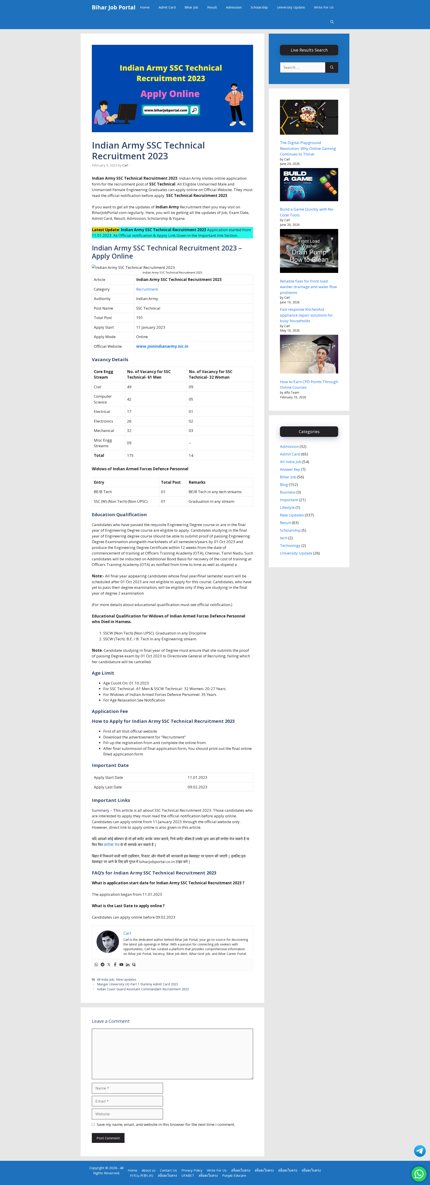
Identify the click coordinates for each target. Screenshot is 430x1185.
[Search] (331, 67)
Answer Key (290, 469)
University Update (291, 7)
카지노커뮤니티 (141, 1175)
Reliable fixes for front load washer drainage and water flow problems (308, 286)
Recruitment (147, 289)
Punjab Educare (234, 1175)
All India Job (105, 979)
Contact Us (168, 1170)
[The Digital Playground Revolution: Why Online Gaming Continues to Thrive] (309, 118)
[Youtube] (121, 965)
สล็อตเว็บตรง (240, 1170)
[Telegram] (103, 965)
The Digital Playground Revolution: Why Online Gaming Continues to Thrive (308, 148)
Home (145, 7)
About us (148, 1170)
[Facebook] (115, 965)
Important (289, 499)
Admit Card (167, 7)
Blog (284, 484)
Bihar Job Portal (113, 7)
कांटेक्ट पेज (111, 844)
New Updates (126, 979)
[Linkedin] (128, 965)
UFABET (187, 1175)
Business (288, 492)
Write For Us (324, 7)
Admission (234, 7)
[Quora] (134, 965)
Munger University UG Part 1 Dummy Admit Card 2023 (137, 984)
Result (212, 7)
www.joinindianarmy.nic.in (162, 346)
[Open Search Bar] (332, 22)
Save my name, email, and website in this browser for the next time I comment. (166, 1124)
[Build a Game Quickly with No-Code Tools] (309, 185)
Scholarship (259, 7)
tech (283, 537)
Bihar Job (191, 7)
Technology (290, 545)
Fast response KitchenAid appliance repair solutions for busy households (306, 315)
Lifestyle (287, 507)
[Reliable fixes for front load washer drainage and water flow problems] (309, 251)
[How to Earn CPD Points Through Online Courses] (309, 355)
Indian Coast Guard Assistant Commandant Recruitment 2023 (143, 989)
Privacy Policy (191, 1170)
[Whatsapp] (96, 965)
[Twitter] (109, 965)
